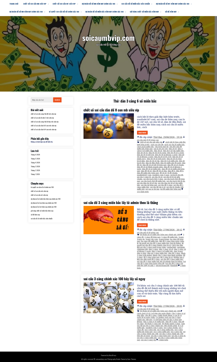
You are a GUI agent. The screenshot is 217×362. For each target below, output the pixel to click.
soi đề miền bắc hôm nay (170, 189)
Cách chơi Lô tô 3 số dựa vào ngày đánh (154, 313)
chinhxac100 (142, 249)
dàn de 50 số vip (152, 161)
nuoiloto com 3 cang (160, 175)
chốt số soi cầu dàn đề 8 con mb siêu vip (111, 109)
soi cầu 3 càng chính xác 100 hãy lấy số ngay (114, 278)
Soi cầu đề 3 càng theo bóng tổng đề (161, 262)
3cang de (141, 239)
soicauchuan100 (162, 265)
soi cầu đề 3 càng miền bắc (172, 259)
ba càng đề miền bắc (149, 241)
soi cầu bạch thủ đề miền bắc (153, 181)
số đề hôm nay (170, 11)
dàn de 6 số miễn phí (169, 161)
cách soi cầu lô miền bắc (174, 144)
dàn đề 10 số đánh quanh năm (150, 167)
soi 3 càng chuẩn (171, 327)
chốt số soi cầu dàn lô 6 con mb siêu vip (43, 125)
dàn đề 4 (171, 171)
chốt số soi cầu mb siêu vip (34, 3)
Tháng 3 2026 (35, 166)
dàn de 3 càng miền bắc (157, 253)
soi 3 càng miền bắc (165, 329)
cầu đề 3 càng (151, 315)
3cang (181, 237)
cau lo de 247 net (160, 148)
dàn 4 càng (141, 253)
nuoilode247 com (144, 175)
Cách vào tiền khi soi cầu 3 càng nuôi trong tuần (160, 246)
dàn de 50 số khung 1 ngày (166, 154)
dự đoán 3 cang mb (153, 323)
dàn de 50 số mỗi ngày (156, 158)
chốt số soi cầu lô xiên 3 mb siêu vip (42, 117)
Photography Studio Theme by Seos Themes (121, 359)
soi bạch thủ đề (176, 175)
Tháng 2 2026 (35, 170)
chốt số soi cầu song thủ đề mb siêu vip (43, 113)
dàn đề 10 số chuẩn (175, 165)
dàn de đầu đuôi (152, 163)
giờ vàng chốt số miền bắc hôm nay (144, 11)
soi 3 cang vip (176, 331)
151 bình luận (143, 191)
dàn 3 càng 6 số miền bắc (162, 251)
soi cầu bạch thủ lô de (176, 181)
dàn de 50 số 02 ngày (157, 152)
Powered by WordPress (108, 355)
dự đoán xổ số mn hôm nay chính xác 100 (98, 3)
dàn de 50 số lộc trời (162, 156)
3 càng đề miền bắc (169, 237)
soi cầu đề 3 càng (165, 185)
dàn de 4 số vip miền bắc (173, 150)
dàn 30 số (158, 150)
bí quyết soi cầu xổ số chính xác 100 (64, 11)
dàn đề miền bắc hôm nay (148, 173)
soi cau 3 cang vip (148, 340)
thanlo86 (174, 265)
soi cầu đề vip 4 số (157, 187)
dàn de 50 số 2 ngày (175, 152)
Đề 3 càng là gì (166, 257)
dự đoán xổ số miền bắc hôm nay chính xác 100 (104, 11)
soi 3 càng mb (150, 329)
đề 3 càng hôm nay (151, 257)
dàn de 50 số (142, 152)
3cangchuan (164, 239)
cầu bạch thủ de (161, 146)
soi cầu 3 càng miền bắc (147, 337)
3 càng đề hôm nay (152, 237)
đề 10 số (163, 173)
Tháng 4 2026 (35, 162)
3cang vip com (152, 239)
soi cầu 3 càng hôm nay (161, 335)
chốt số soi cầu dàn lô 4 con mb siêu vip (43, 129)
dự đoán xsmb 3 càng (171, 323)
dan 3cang (178, 251)
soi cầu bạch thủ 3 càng (153, 179)
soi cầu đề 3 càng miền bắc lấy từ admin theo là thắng (121, 202)
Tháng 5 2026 (35, 158)
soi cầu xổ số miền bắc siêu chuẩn (135, 3)
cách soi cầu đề (157, 144)
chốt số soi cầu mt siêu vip (64, 3)
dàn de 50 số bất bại (145, 154)
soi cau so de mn (152, 189)
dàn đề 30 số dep (160, 171)
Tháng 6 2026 (35, 154)
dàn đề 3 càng (174, 253)
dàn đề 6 (179, 171)
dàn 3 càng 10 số (166, 249)
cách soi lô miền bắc (145, 146)
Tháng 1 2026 (35, 174)
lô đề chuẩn (172, 173)
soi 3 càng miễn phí (161, 331)
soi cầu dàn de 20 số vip (147, 183)
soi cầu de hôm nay (149, 185)
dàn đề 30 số (146, 171)
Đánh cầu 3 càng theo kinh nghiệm (167, 255)
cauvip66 (181, 247)
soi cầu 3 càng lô (144, 177)
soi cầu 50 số (157, 177)
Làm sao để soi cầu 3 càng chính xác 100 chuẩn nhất (161, 324)
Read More (142, 133)
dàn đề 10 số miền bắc (151, 169)
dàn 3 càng (153, 249)
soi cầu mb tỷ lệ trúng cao (148, 140)
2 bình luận (163, 340)
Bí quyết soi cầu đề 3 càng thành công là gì (160, 244)
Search (57, 99)
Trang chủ (13, 3)
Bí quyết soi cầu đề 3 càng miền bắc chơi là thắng (160, 243)
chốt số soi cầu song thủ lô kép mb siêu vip (45, 121)
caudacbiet (171, 247)
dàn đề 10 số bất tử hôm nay (154, 165)
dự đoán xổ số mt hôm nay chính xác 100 (172, 3)
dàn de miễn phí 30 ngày (170, 163)
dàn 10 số (173, 148)
